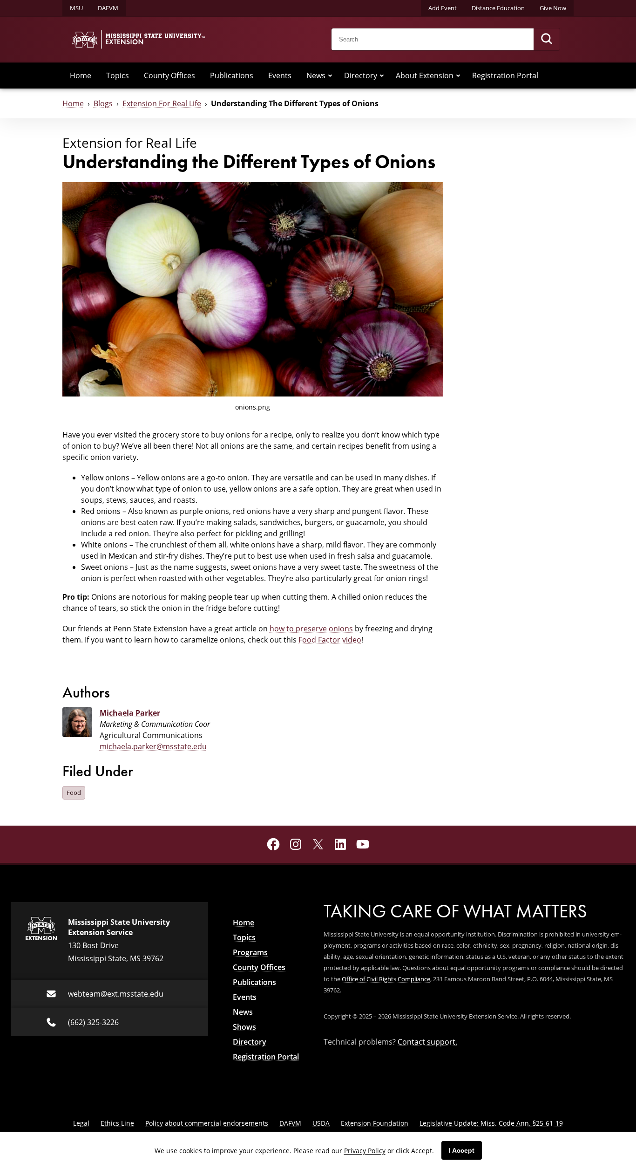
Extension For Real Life (161, 103)
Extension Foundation (374, 1123)
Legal (81, 1123)
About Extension (424, 75)
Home (80, 75)
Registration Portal (505, 75)
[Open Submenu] (330, 75)
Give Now (553, 8)
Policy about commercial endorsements (206, 1123)
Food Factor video (329, 640)
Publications (231, 75)
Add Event (442, 8)
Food (74, 792)
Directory (360, 75)
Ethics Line (117, 1123)
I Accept (461, 1150)
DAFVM (108, 8)
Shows (244, 1027)
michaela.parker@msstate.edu (153, 746)
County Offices (169, 75)
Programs (250, 952)
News (315, 75)
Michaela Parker (130, 713)
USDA (321, 1123)
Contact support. (427, 1042)
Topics (117, 75)
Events (279, 75)
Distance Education (498, 8)
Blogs (103, 103)
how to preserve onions (311, 628)
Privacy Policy (365, 1150)
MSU (76, 8)
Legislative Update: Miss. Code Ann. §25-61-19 (491, 1123)
